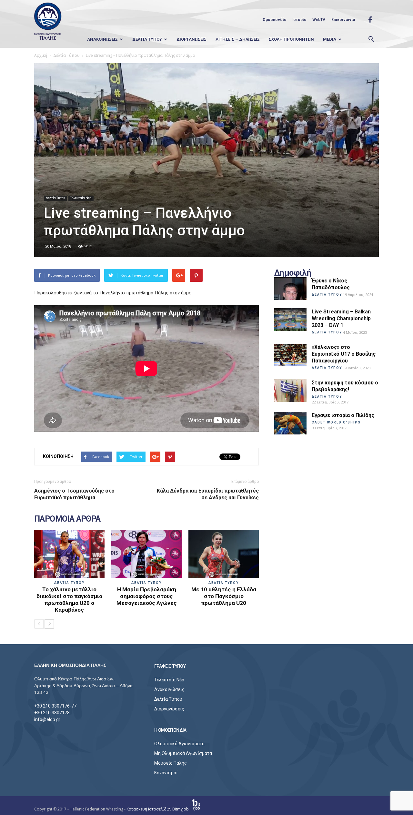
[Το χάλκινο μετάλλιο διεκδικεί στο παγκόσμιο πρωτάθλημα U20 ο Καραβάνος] (69, 554)
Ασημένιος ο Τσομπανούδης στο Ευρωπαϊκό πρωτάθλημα (74, 494)
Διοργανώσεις (169, 708)
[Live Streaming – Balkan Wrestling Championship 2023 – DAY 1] (290, 319)
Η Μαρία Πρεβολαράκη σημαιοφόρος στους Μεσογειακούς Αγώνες (146, 596)
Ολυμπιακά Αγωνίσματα (179, 743)
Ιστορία (299, 19)
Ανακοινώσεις (169, 689)
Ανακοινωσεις (102, 39)
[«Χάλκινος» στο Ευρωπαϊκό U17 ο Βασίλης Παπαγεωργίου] (290, 355)
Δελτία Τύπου (55, 198)
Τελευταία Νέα (81, 198)
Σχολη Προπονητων (291, 39)
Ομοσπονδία (274, 19)
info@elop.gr (47, 719)
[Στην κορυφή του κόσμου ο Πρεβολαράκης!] (290, 390)
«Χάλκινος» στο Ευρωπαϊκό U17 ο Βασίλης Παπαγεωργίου (344, 354)
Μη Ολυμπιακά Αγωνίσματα (183, 753)
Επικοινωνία (343, 19)
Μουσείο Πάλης (170, 763)
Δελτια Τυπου (147, 39)
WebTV (318, 19)
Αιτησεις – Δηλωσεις (238, 39)
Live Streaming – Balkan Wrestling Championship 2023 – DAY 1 (341, 318)
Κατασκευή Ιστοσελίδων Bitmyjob (158, 809)
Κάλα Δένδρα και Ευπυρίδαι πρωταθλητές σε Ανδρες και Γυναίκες (208, 494)
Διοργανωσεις (191, 39)
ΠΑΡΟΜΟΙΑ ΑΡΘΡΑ (67, 519)
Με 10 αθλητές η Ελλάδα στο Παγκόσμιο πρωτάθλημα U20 (223, 596)
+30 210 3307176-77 (55, 705)
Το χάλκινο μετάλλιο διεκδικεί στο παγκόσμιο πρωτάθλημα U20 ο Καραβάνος (69, 599)
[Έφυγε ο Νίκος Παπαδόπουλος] (290, 288)
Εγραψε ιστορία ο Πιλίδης (343, 415)
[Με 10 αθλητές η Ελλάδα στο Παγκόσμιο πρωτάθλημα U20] (223, 554)
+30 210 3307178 (52, 712)
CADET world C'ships (336, 422)
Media (329, 39)
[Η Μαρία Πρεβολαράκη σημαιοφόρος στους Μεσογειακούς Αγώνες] (146, 554)
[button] (371, 39)
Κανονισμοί (166, 772)
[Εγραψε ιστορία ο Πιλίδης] (290, 423)
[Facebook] (370, 19)
